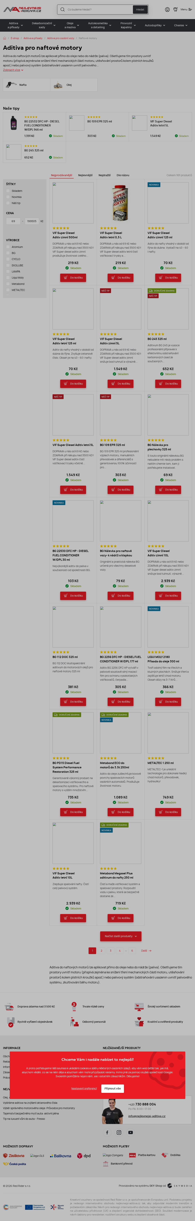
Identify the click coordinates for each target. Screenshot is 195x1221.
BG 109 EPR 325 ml (99, 121)
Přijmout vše (113, 1088)
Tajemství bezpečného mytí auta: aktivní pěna (31, 1113)
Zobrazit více (11, 70)
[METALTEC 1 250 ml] (168, 732)
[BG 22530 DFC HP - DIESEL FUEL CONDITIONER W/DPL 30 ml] (73, 520)
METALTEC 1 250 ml (161, 763)
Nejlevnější (85, 175)
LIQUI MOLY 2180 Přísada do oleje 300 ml (163, 659)
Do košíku (76, 278)
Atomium (17, 247)
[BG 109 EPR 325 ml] (76, 123)
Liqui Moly (18, 278)
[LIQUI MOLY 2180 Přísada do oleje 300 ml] (168, 626)
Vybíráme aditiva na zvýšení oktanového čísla (30, 1103)
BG (13, 253)
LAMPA (16, 271)
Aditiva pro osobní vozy (60, 38)
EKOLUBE (17, 265)
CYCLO (16, 259)
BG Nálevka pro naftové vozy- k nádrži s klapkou (116, 553)
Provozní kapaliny (126, 25)
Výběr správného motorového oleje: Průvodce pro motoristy (39, 1108)
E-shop (15, 38)
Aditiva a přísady (13, 25)
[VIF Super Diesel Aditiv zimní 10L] (168, 520)
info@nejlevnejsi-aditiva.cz (146, 1116)
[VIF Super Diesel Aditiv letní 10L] (73, 843)
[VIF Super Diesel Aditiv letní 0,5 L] (120, 202)
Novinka (17, 197)
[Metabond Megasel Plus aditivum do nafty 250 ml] (120, 843)
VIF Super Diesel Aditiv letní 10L (64, 875)
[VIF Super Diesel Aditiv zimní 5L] (120, 308)
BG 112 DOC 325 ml (65, 657)
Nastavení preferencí (84, 1088)
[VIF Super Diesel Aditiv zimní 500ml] (73, 202)
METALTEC (18, 290)
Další (144, 951)
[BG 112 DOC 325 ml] (73, 626)
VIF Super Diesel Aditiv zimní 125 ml (160, 235)
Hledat (140, 9)
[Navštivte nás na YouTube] (130, 1132)
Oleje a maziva (70, 25)
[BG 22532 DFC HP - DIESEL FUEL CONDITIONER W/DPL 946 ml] (13, 123)
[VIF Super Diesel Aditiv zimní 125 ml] (168, 202)
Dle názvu (123, 175)
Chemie (179, 25)
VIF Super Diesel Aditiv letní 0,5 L (111, 235)
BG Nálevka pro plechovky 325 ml (159, 447)
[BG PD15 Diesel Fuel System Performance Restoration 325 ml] (73, 732)
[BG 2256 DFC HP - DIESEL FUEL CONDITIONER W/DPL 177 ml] (120, 626)
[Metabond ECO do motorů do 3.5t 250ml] (120, 732)
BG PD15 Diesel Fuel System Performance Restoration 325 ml (67, 767)
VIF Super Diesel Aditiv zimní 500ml (65, 235)
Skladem (17, 191)
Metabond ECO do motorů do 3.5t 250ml (114, 765)
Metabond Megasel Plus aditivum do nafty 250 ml (116, 875)
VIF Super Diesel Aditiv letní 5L (161, 124)
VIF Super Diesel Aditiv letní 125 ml (64, 341)
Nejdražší (105, 175)
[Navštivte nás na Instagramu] (119, 1132)
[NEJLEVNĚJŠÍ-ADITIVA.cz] (22, 9)
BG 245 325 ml (33, 150)
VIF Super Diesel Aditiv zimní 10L (159, 553)
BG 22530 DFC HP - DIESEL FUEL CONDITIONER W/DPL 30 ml (70, 555)
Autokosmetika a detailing (98, 25)
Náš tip (16, 203)
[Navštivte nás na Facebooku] (107, 1132)
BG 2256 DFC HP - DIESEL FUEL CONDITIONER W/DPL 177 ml (120, 659)
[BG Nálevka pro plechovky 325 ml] (168, 414)
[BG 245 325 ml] (13, 152)
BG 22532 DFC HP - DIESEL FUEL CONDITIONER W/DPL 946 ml (41, 126)
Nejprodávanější (61, 175)
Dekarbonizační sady (42, 25)
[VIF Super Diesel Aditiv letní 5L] (139, 123)
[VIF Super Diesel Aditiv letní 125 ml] (73, 308)
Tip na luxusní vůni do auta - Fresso (24, 1119)
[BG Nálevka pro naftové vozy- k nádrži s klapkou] (120, 520)
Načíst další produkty (119, 936)
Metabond (18, 284)
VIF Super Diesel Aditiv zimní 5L (111, 341)
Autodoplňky (153, 25)
